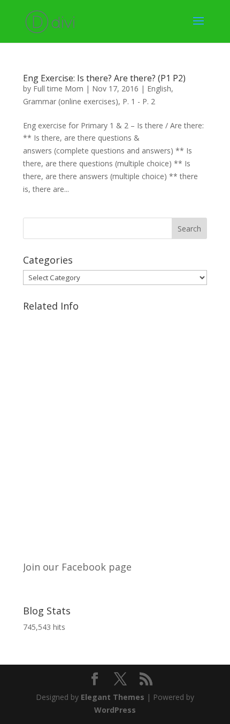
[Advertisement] (115, 431)
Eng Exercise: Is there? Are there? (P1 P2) (104, 78)
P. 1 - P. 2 (138, 101)
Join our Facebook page (77, 566)
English (159, 88)
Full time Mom (58, 88)
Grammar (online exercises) (70, 101)
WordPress (115, 710)
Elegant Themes (112, 697)
